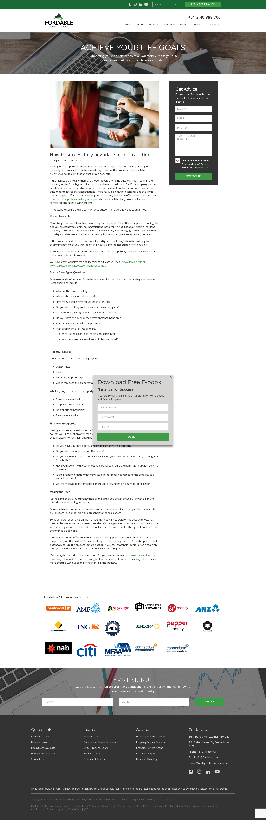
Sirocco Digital (172, 799)
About (140, 24)
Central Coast (108, 805)
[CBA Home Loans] (58, 626)
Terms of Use (127, 799)
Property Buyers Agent (149, 748)
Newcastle (76, 805)
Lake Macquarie (91, 805)
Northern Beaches (127, 805)
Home (127, 24)
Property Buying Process (150, 742)
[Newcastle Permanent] (148, 606)
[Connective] (146, 647)
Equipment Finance (94, 759)
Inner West (158, 805)
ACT (86, 809)
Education (169, 24)
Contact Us (37, 759)
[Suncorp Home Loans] (148, 626)
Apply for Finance (203, 4)
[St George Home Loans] (118, 608)
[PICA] (112, 628)
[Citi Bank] (87, 649)
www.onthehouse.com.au (91, 265)
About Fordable (40, 736)
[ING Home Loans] (88, 626)
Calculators (198, 24)
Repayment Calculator (43, 748)
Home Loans (91, 736)
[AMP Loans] (88, 608)
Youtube (146, 4)
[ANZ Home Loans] (207, 608)
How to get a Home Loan (150, 736)
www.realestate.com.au (63, 265)
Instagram (135, 4)
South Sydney (192, 805)
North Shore (145, 805)
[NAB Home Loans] (58, 648)
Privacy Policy (202, 167)
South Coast (75, 809)
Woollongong (37, 809)
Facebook (130, 4)
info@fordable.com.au (208, 757)
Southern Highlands (56, 809)
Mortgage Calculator (43, 753)
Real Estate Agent (146, 753)
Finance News (39, 742)
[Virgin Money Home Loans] (177, 608)
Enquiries (215, 24)
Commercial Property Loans (100, 742)
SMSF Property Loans (96, 748)
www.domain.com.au (134, 262)
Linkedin (140, 4)
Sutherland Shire (209, 805)
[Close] (170, 377)
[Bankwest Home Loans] (58, 608)
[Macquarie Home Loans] (207, 626)
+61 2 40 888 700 (204, 17)
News (183, 24)
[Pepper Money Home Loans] (177, 626)
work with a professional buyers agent (75, 199)
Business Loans (93, 753)
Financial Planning (146, 759)
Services (153, 24)
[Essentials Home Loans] (177, 648)
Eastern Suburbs (175, 805)
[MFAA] (118, 648)
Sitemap (141, 799)
